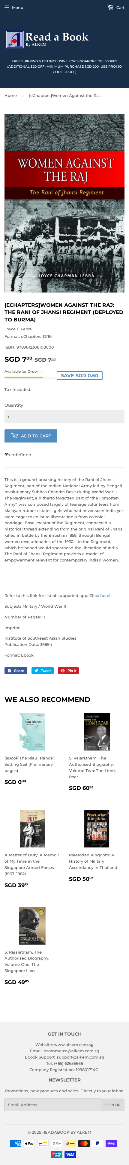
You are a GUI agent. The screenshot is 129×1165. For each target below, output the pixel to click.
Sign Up (113, 1105)
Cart (119, 7)
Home (10, 95)
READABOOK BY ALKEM (66, 1132)
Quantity (13, 405)
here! (105, 595)
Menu (17, 7)
